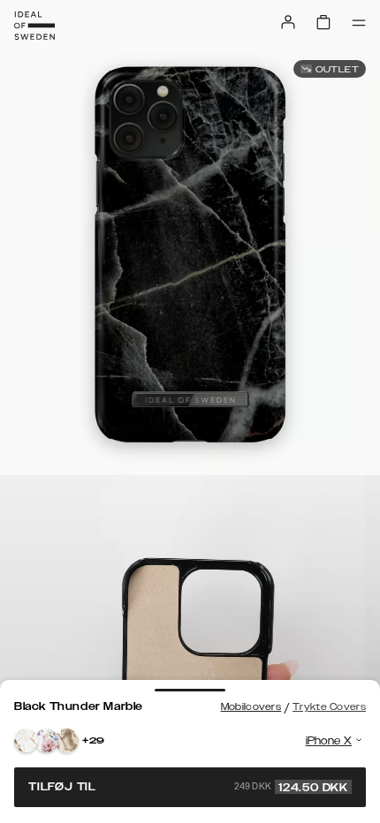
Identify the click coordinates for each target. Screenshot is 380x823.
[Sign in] (288, 22)
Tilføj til (188, 787)
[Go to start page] (34, 25)
